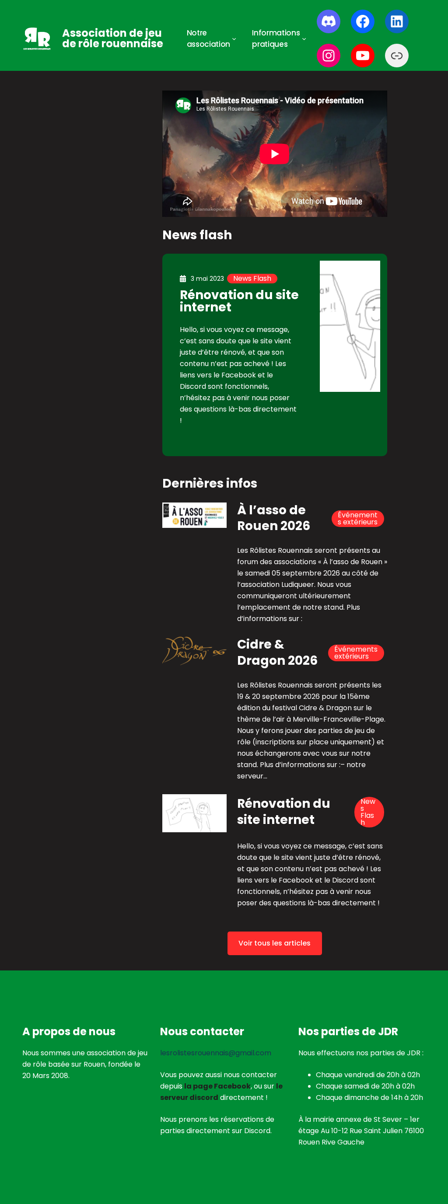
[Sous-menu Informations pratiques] (304, 38)
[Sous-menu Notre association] (234, 38)
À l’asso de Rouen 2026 (273, 518)
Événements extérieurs (358, 518)
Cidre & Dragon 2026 (277, 653)
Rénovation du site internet (239, 301)
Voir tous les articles (274, 943)
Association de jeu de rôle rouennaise (112, 38)
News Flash (252, 278)
